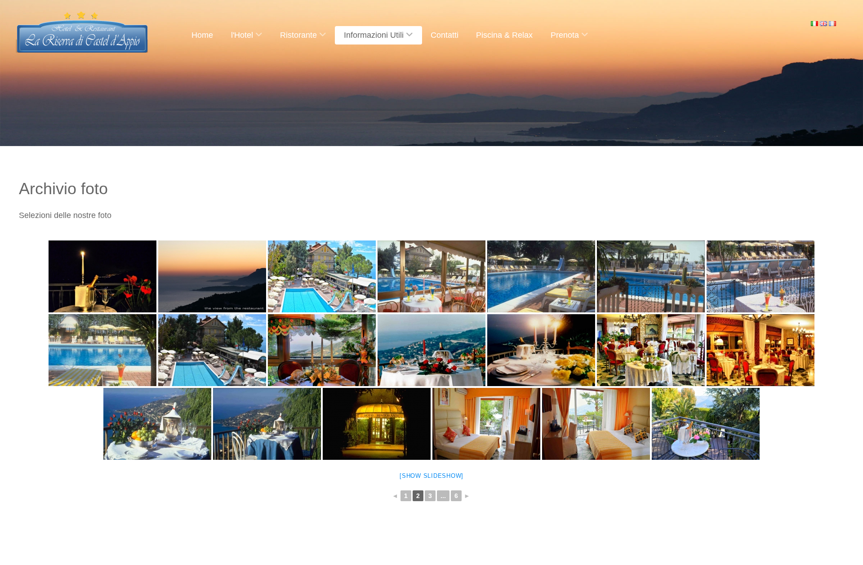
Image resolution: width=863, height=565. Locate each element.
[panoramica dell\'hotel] (322, 276)
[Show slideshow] (431, 475)
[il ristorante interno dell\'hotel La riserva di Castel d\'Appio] (322, 350)
